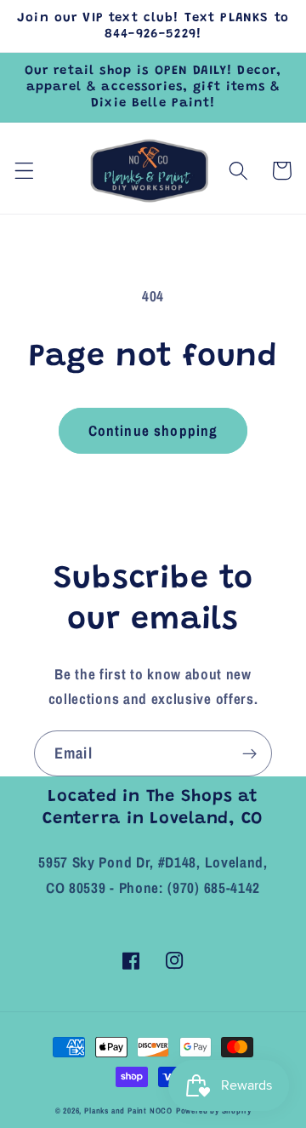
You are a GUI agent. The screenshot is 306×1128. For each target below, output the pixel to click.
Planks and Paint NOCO (128, 1110)
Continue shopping (153, 430)
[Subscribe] (249, 753)
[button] (24, 170)
